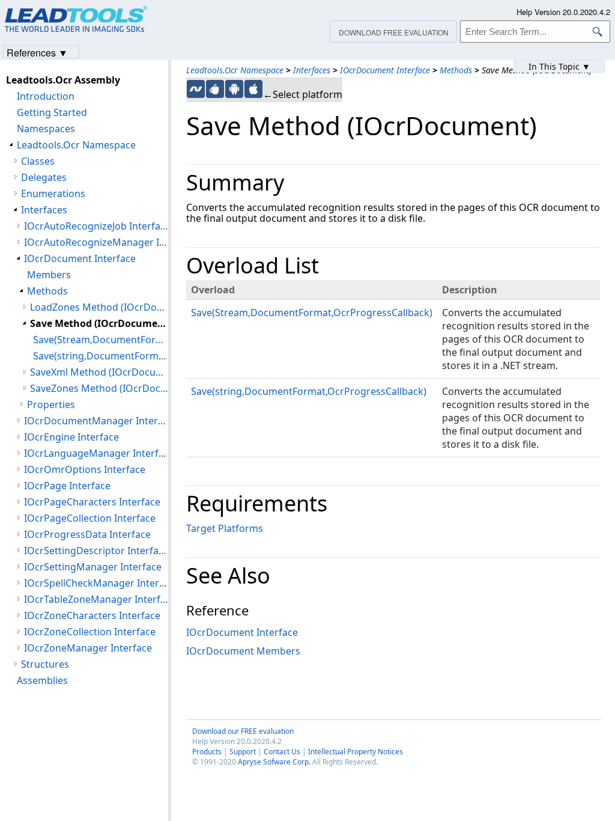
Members (49, 274)
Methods (456, 70)
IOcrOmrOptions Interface (84, 469)
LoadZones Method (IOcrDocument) (99, 307)
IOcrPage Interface (67, 485)
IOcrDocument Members (243, 651)
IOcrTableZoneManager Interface (96, 599)
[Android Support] (234, 89)
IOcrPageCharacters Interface (92, 501)
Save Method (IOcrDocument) (99, 323)
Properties (51, 404)
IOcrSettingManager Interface (93, 566)
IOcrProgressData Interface (87, 534)
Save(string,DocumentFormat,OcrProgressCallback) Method (100, 355)
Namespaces (46, 128)
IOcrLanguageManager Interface (96, 453)
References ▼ (37, 52)
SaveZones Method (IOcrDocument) (99, 388)
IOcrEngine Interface (71, 437)
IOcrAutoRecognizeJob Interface (96, 226)
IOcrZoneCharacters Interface (92, 615)
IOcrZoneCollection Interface (90, 631)
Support (242, 751)
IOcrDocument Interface (385, 70)
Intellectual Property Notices (355, 751)
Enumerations (53, 193)
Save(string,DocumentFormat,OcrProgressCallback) (308, 391)
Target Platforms (224, 528)
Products (207, 751)
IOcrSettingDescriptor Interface (96, 550)
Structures (45, 664)
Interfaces (311, 70)
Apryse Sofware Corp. (274, 762)
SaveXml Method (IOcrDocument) (99, 372)
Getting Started (52, 112)
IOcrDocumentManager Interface (96, 420)
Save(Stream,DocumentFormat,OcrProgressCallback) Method (100, 339)
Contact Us (282, 751)
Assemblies (42, 680)
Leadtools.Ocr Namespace (234, 70)
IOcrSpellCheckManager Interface (96, 583)
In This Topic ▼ (559, 66)
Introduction (45, 96)
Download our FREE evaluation (243, 731)
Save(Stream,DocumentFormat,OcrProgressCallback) (311, 312)
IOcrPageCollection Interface (90, 518)
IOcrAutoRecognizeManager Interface (96, 242)
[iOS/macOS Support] (253, 89)
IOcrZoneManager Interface (88, 648)
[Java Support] (215, 89)
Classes (38, 161)
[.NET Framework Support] (196, 89)
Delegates (44, 177)
